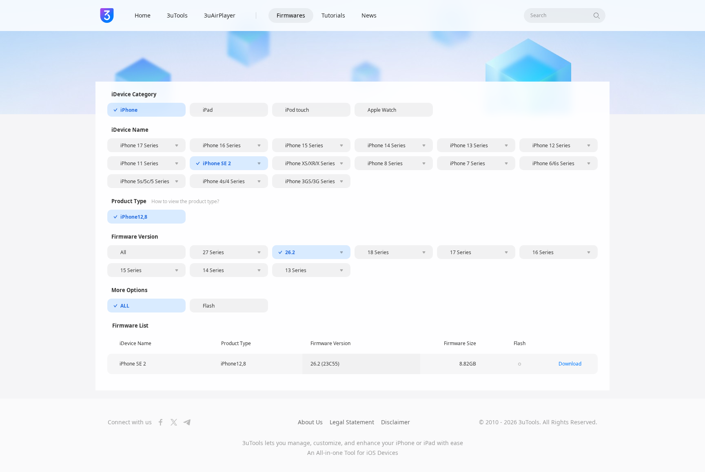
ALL (124, 305)
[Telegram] (184, 422)
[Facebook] (158, 422)
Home (143, 15)
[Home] (107, 15)
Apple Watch (382, 109)
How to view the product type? (185, 201)
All (123, 252)
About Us (310, 422)
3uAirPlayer (219, 15)
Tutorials (333, 15)
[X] (171, 422)
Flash (209, 305)
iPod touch (297, 109)
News (369, 15)
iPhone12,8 (133, 216)
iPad (208, 109)
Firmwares (291, 15)
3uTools (177, 15)
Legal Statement (352, 422)
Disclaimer (395, 422)
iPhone (128, 109)
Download (570, 363)
